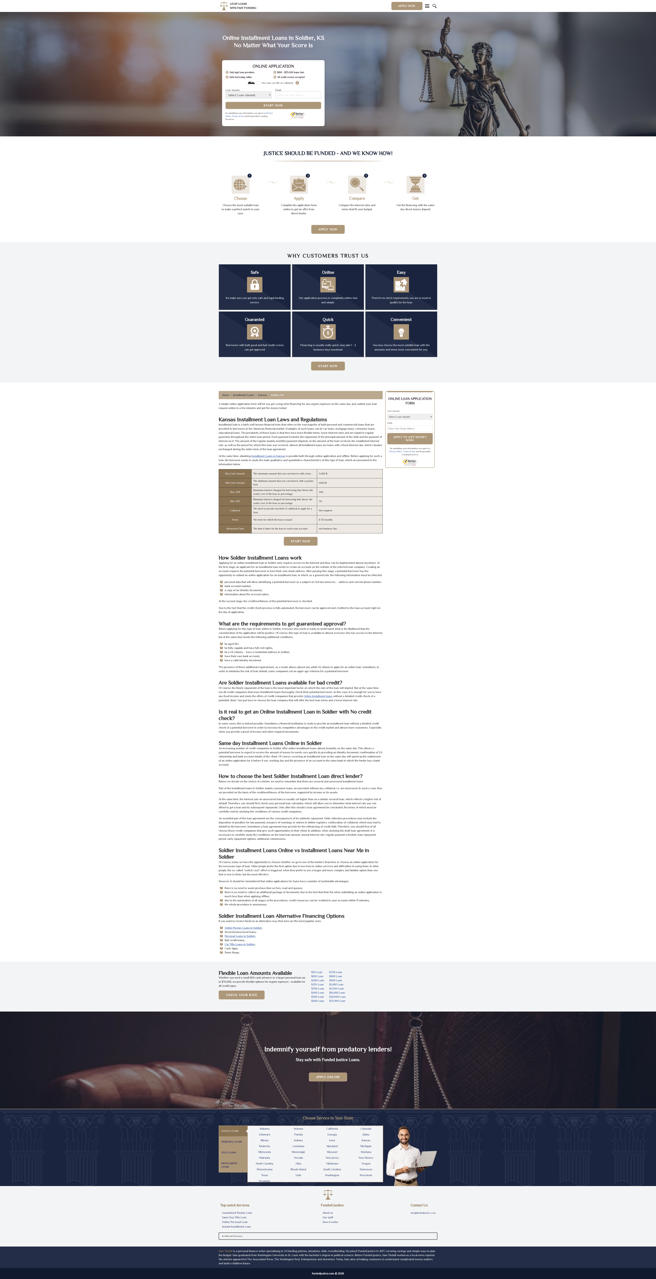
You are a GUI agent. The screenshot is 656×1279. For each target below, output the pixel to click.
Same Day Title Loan (234, 1217)
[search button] (434, 6)
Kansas (262, 395)
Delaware (264, 1134)
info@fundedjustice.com (423, 1212)
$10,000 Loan (337, 992)
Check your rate (241, 995)
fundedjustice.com (323, 1273)
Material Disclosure (234, 1236)
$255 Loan (317, 984)
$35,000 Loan (337, 1000)
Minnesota (264, 1152)
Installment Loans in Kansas (268, 456)
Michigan (366, 1146)
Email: (278, 90)
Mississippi (298, 1152)
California (332, 1128)
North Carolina (264, 1163)
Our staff (328, 1217)
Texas (264, 1175)
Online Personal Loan (235, 1222)
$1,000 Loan (336, 984)
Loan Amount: (233, 90)
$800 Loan (335, 976)
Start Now (273, 105)
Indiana (298, 1140)
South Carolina (332, 1169)
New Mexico (366, 1157)
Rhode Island (298, 1169)
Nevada (298, 1157)
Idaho (366, 1134)
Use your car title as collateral (277, 83)
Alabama (264, 1128)
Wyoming (264, 1181)
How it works (330, 1222)
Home (225, 395)
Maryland (332, 1146)
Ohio (298, 1163)
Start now (328, 366)
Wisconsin (366, 1175)
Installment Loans (243, 395)
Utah (298, 1175)
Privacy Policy (396, 451)
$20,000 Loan (337, 996)
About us (328, 1212)
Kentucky (264, 1146)
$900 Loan (335, 980)
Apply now (406, 6)
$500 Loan (317, 996)
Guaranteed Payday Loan (237, 1212)
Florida (298, 1134)
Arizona (298, 1128)
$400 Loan (317, 992)
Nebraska (264, 1157)
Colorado (366, 1128)
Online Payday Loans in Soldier (243, 928)
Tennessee (366, 1169)
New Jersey (332, 1157)
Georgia (332, 1134)
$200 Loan (317, 980)
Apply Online (328, 1077)
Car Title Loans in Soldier (240, 944)
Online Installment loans (318, 696)
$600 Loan (317, 1000)
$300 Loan (317, 988)
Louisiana (298, 1146)
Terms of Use (238, 116)
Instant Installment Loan (236, 1226)
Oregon (366, 1163)
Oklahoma (332, 1163)
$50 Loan (316, 972)
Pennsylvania (264, 1169)
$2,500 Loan (336, 988)
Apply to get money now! (410, 439)
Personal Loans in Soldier (240, 936)
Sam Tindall (226, 1251)
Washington (332, 1175)
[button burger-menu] (427, 6)
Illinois (265, 1140)
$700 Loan (335, 972)
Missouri (332, 1152)
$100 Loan (317, 976)
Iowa (332, 1140)
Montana (366, 1152)
